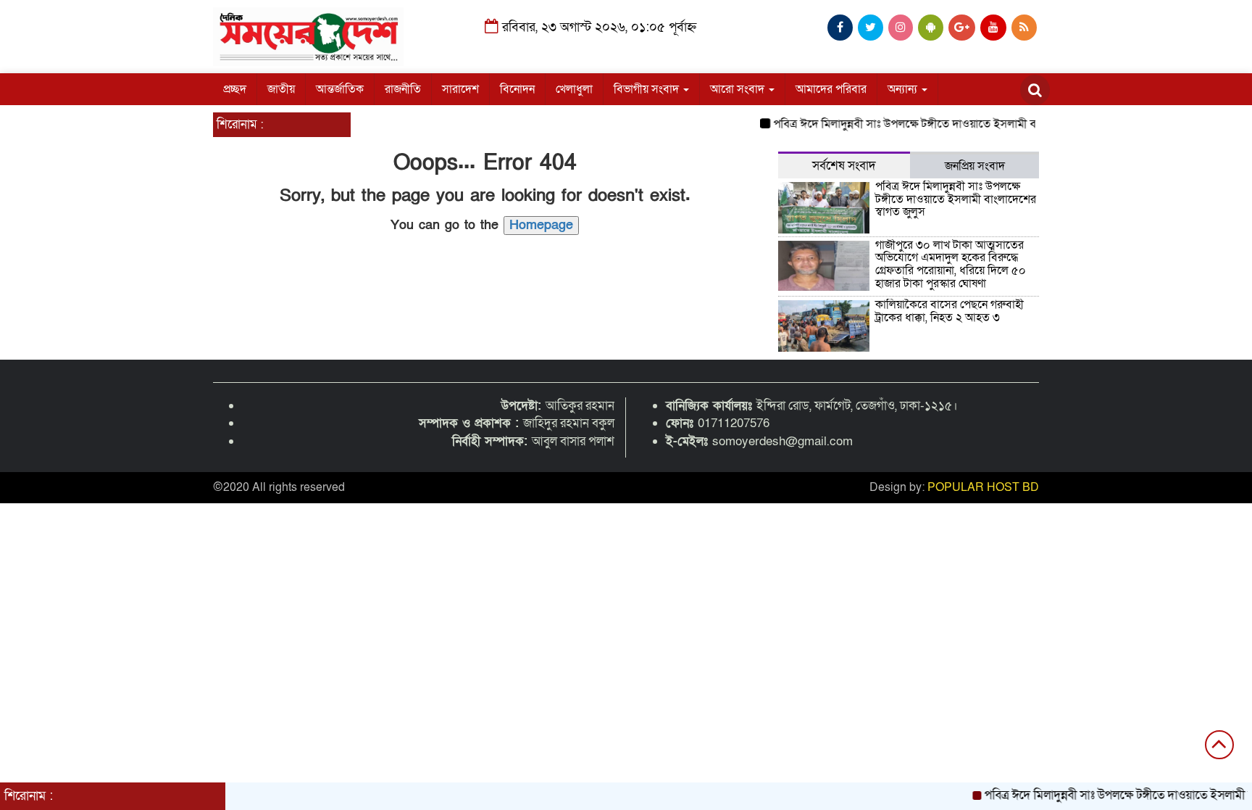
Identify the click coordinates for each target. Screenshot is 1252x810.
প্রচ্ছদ (234, 89)
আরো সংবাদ (738, 89)
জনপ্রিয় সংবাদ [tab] (975, 166)
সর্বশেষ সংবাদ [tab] (844, 165)
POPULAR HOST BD (983, 487)
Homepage (541, 225)
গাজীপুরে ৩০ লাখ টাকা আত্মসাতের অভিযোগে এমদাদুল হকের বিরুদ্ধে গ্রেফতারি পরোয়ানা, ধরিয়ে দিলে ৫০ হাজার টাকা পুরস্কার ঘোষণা (950, 264)
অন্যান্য (904, 89)
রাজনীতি (403, 89)
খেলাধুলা (574, 89)
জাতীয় (281, 89)
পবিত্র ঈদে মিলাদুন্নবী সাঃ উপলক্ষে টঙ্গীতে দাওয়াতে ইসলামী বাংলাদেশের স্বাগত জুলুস (942, 124)
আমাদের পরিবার (831, 89)
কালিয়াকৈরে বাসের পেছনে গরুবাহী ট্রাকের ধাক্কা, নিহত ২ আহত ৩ (949, 311)
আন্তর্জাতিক (340, 89)
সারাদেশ (460, 89)
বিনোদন (517, 89)
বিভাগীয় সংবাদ (648, 89)
